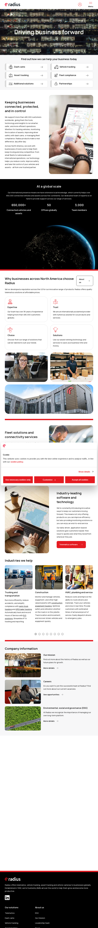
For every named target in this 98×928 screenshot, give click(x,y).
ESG (36, 913)
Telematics (9, 913)
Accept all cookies (80, 480)
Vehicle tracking (11, 923)
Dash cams (9, 918)
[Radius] (12, 4)
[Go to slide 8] (62, 634)
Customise (47, 480)
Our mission (40, 918)
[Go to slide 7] (59, 634)
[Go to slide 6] (55, 634)
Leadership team (42, 923)
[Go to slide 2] (39, 634)
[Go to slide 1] (36, 634)
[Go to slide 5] (51, 634)
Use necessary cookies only (18, 480)
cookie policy (17, 462)
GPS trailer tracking (24, 609)
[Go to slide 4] (47, 634)
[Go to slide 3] (43, 634)
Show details (84, 472)
